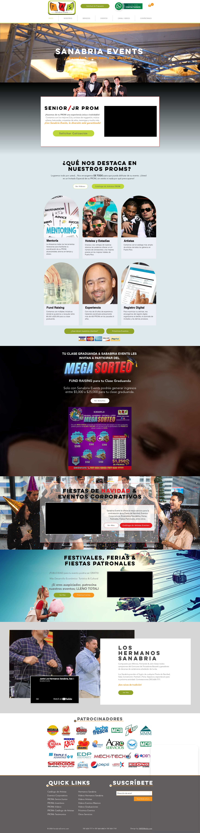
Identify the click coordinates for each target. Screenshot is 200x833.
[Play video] (100, 438)
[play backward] (50, 730)
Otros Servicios (85, 814)
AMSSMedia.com (145, 828)
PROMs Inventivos (55, 803)
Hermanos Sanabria (87, 791)
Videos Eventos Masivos (89, 803)
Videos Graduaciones (88, 806)
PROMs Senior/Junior (57, 799)
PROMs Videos (54, 806)
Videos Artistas (85, 799)
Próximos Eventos (86, 810)
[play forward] (150, 730)
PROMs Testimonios (56, 814)
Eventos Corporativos (57, 795)
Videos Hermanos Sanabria (90, 795)
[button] (151, 5)
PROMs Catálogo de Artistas (60, 810)
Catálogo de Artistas (56, 791)
